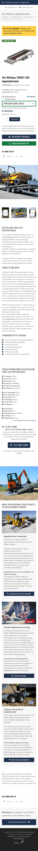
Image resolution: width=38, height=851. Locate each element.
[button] (15, 2)
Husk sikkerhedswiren (23, 836)
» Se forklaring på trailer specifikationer (24, 420)
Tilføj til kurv (14, 119)
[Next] (32, 213)
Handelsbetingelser (19, 838)
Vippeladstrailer (9, 237)
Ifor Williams (15, 383)
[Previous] (5, 213)
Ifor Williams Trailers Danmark (26, 832)
